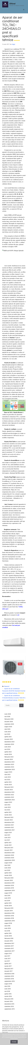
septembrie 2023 (9, 769)
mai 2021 (7, 840)
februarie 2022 (8, 817)
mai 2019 (7, 900)
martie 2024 (8, 754)
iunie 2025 (7, 731)
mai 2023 (7, 779)
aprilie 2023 (8, 782)
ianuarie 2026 (8, 721)
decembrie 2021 (9, 822)
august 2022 (8, 802)
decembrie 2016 (9, 973)
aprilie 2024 (8, 752)
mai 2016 (7, 991)
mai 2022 (7, 810)
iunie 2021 (7, 837)
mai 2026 (7, 716)
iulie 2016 (7, 986)
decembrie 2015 (9, 1004)
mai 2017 (7, 961)
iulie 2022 (7, 805)
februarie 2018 (8, 938)
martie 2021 (8, 845)
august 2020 (8, 862)
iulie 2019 (7, 895)
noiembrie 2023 (9, 764)
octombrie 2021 (9, 827)
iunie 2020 (7, 868)
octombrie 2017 (9, 948)
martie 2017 (8, 966)
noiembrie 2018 (9, 915)
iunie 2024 (7, 747)
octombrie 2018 (9, 918)
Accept (14, 1041)
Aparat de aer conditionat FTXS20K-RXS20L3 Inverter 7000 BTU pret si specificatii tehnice (13, 698)
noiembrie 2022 (9, 794)
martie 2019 (8, 905)
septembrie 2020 (9, 860)
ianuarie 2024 (8, 759)
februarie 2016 (8, 999)
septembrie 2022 (9, 799)
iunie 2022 (7, 807)
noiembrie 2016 (9, 976)
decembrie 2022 (9, 792)
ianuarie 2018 (8, 941)
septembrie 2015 (9, 1009)
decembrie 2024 (9, 741)
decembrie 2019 (9, 883)
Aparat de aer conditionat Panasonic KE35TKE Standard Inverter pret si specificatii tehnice (13, 691)
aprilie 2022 (7, 812)
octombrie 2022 (9, 797)
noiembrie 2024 (9, 744)
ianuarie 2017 (8, 971)
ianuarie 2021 (8, 850)
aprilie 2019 (7, 903)
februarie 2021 (8, 847)
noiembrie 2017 (9, 946)
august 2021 (8, 832)
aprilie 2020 (8, 873)
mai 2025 (7, 734)
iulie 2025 (7, 729)
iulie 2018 (7, 926)
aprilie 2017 (7, 963)
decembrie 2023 (9, 762)
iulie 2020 (7, 865)
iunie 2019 (7, 898)
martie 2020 (8, 875)
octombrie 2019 (9, 888)
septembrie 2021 (9, 830)
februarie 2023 (8, 787)
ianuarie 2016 (8, 1001)
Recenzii (6, 686)
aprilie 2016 (7, 994)
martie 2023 (8, 784)
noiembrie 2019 (9, 885)
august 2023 (8, 772)
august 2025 (8, 726)
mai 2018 (7, 931)
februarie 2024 (8, 757)
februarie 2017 (8, 968)
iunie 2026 (7, 714)
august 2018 (8, 923)
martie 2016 (8, 996)
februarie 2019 (8, 908)
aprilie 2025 (7, 736)
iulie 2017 (7, 956)
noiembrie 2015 (9, 1006)
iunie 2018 (7, 928)
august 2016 (8, 983)
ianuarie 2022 (8, 820)
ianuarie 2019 (8, 910)
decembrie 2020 (9, 852)
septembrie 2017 (9, 951)
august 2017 (8, 953)
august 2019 (8, 893)
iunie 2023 (7, 777)
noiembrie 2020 (9, 855)
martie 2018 (8, 936)
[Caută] (21, 705)
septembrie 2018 (9, 920)
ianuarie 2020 (8, 880)
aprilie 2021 (7, 842)
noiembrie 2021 (9, 825)
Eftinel (12, 4)
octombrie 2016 (9, 978)
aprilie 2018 (7, 933)
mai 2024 (7, 749)
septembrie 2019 (9, 890)
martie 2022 (8, 815)
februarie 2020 (8, 878)
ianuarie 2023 (8, 789)
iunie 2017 (7, 958)
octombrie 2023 (9, 767)
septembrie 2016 (9, 981)
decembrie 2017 (9, 943)
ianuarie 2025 (8, 739)
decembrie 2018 (9, 913)
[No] (26, 1039)
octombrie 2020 (9, 857)
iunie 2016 (7, 989)
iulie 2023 (7, 774)
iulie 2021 (7, 835)
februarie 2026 (8, 719)
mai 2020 (7, 870)
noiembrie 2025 (9, 724)
